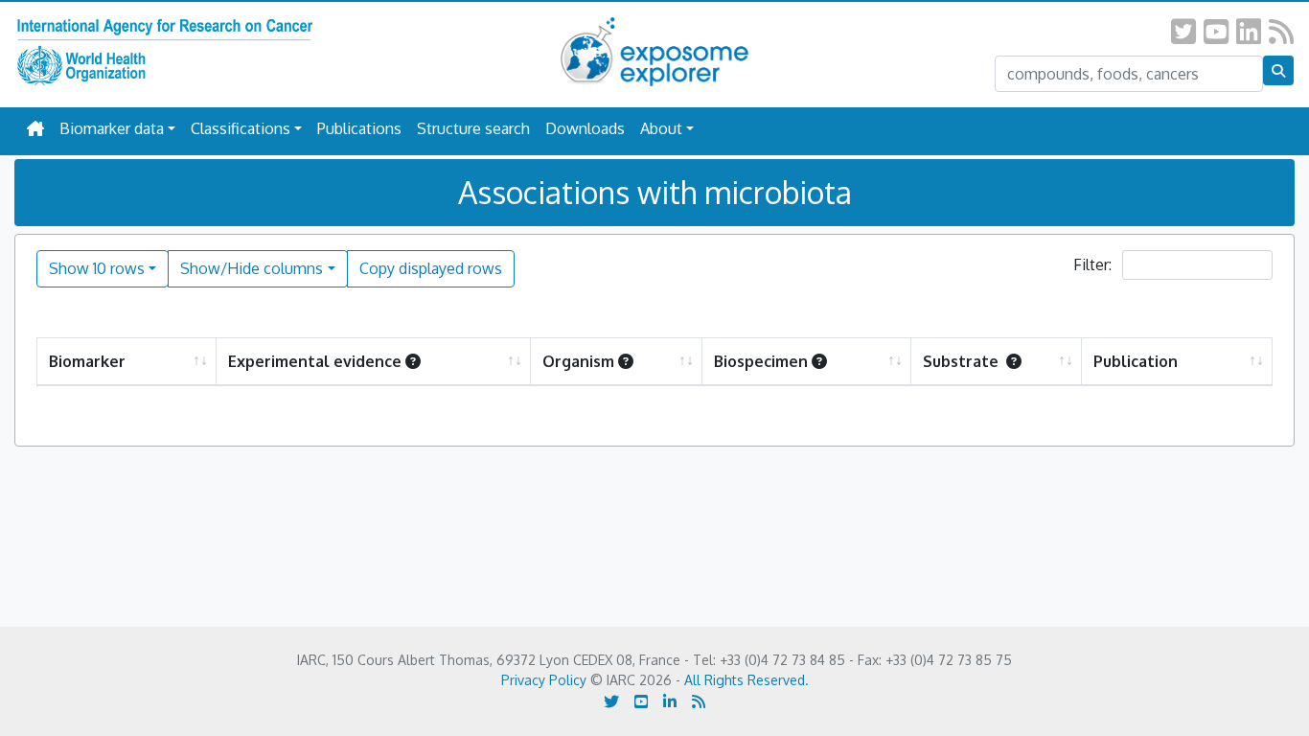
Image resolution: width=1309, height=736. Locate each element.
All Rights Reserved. (746, 680)
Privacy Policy (543, 680)
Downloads (585, 128)
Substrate (962, 361)
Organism (578, 361)
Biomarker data (111, 128)
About (661, 128)
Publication (1135, 361)
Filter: (1094, 264)
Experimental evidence (315, 361)
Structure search (473, 128)
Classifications (240, 128)
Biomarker (87, 361)
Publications (359, 128)
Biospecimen (761, 361)
